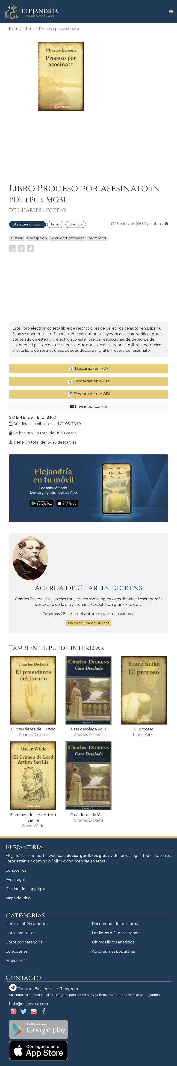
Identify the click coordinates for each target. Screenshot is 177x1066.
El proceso (143, 729)
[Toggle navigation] (170, 11)
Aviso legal (15, 879)
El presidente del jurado (33, 729)
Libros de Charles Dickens (88, 623)
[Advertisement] (88, 147)
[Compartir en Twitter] (30, 248)
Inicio (13, 29)
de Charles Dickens (38, 210)
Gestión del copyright (25, 889)
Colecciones (16, 951)
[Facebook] (21, 248)
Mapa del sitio (18, 898)
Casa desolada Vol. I (88, 729)
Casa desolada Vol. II (88, 815)
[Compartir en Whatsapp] (12, 248)
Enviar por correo (90, 406)
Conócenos (16, 870)
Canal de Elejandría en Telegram (47, 989)
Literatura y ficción (27, 224)
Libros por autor (20, 933)
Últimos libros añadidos (113, 942)
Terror (55, 224)
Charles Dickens (109, 588)
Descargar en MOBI (91, 394)
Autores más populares (113, 951)
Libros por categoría (24, 942)
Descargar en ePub (91, 381)
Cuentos (76, 224)
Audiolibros (16, 960)
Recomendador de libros (115, 924)
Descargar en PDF (91, 368)
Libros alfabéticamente (27, 924)
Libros (28, 29)
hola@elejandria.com (28, 1004)
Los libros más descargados (116, 933)
